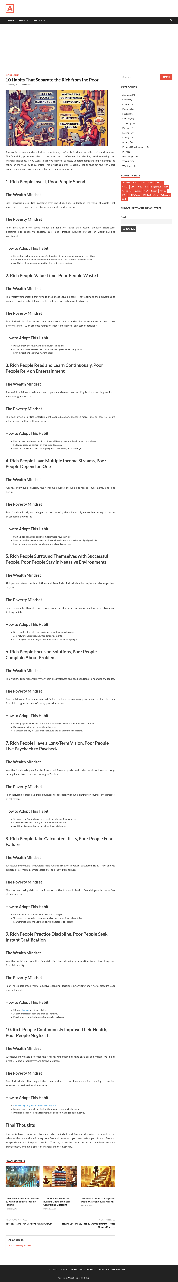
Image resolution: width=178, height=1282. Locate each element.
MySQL (126, 142)
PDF (124, 195)
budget (25, 1010)
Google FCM (127, 191)
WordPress (73, 1278)
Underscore (165, 195)
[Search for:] (146, 77)
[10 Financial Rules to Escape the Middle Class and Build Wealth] (98, 1177)
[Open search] (171, 20)
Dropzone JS (156, 187)
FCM (166, 187)
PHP (124, 151)
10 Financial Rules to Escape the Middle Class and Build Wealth (98, 1200)
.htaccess (126, 183)
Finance (9, 75)
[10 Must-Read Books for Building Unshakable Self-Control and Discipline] (60, 1177)
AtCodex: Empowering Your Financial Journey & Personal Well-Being (95, 1269)
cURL (139, 187)
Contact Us (39, 20)
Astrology (127, 94)
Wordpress (127, 166)
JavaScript (127, 123)
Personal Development (133, 147)
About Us (23, 20)
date (146, 187)
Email (123, 217)
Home (11, 20)
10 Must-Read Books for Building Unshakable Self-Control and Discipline (57, 1201)
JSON (146, 191)
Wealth (125, 161)
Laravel (125, 132)
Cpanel (125, 104)
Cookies (159, 183)
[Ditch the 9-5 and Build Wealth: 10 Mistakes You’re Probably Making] (22, 1177)
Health (125, 113)
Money (16, 75)
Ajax (134, 183)
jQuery (125, 128)
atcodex (27, 85)
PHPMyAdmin (134, 195)
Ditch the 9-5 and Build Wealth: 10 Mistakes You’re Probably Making (22, 1201)
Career (125, 99)
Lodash (154, 191)
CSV (132, 187)
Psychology (127, 156)
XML (124, 199)
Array (150, 183)
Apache (142, 183)
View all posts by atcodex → (20, 1245)
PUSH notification (150, 195)
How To (126, 118)
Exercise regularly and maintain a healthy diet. (35, 1105)
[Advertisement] (89, 48)
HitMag (85, 1278)
